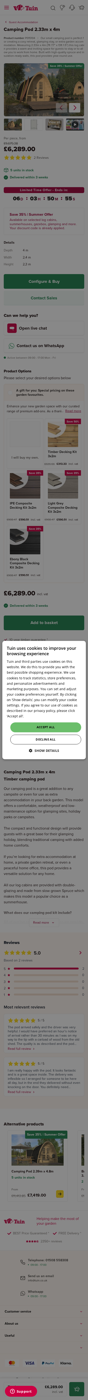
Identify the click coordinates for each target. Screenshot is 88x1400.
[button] (44, 750)
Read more (33, 716)
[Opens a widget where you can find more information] (21, 1392)
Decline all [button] (45, 739)
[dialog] (44, 700)
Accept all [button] (46, 727)
